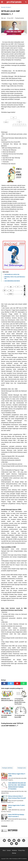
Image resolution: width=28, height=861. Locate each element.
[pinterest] (17, 683)
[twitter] (11, 683)
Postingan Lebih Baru (7, 767)
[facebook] (4, 683)
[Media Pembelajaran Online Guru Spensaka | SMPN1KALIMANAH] (14, 2)
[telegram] (16, 843)
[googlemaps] (11, 843)
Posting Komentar (19, 18)
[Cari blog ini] (26, 2)
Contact (9, 850)
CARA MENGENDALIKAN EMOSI (12, 281)
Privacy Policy (21, 850)
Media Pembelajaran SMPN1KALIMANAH (18, 858)
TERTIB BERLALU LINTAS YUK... (12, 274)
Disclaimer (14, 850)
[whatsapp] (23, 683)
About (4, 850)
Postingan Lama (22, 767)
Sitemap (14, 853)
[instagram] (18, 840)
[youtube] (14, 840)
